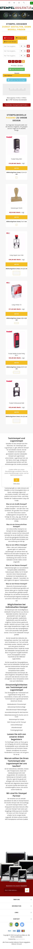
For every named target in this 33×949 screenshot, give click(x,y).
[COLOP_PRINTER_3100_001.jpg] (16, 242)
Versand (19, 944)
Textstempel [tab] (9, 38)
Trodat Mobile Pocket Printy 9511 (16, 354)
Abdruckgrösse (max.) (16, 173)
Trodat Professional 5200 (16, 403)
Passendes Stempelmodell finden (16, 105)
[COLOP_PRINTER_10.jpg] (16, 291)
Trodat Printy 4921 (16, 159)
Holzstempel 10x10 (16, 208)
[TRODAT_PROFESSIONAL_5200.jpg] (16, 390)
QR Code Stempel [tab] (10, 41)
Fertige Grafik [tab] (21, 38)
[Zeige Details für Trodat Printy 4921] (16, 146)
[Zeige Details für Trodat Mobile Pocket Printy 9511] (16, 340)
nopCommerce (20, 939)
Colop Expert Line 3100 (16, 255)
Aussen (16, 73)
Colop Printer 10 (16, 305)
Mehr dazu (16, 483)
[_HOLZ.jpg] (16, 195)
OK (16, 480)
